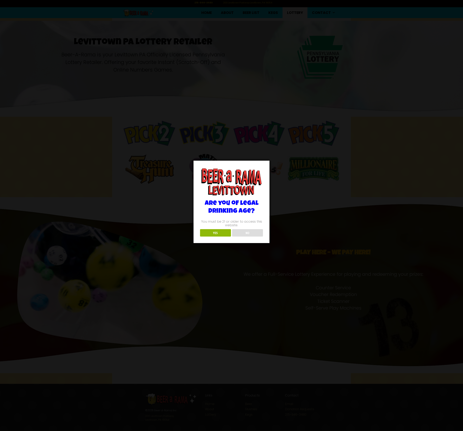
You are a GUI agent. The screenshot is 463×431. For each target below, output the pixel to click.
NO (247, 233)
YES (215, 233)
